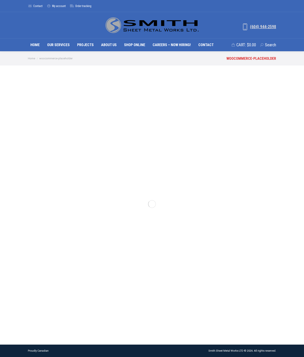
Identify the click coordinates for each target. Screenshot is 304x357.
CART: (246, 44)
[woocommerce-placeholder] (152, 204)
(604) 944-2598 (263, 26)
